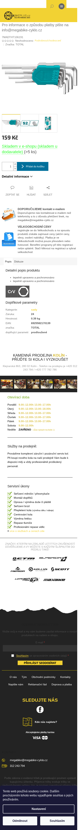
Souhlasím (57, 820)
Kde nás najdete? (46, 721)
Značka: (14, 44)
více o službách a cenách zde (25, 530)
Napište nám (15, 684)
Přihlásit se (33, 663)
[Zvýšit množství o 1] (15, 164)
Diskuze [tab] (18, 261)
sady (34, 309)
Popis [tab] (8, 261)
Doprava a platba (62, 684)
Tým (24, 676)
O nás (13, 676)
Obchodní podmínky (43, 676)
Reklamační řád (37, 684)
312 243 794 (17, 765)
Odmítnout (19, 820)
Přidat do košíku (35, 166)
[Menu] (61, 7)
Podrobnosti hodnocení (48, 41)
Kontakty (65, 676)
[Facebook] (40, 709)
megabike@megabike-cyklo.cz (29, 760)
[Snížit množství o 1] (15, 168)
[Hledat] (51, 7)
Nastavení (39, 808)
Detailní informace (15, 176)
